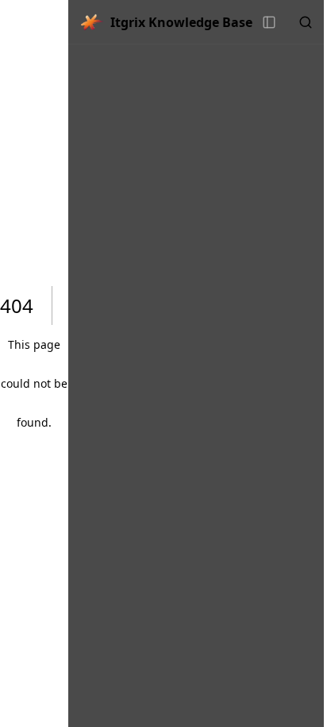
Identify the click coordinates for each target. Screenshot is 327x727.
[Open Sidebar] (269, 22)
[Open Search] (305, 22)
